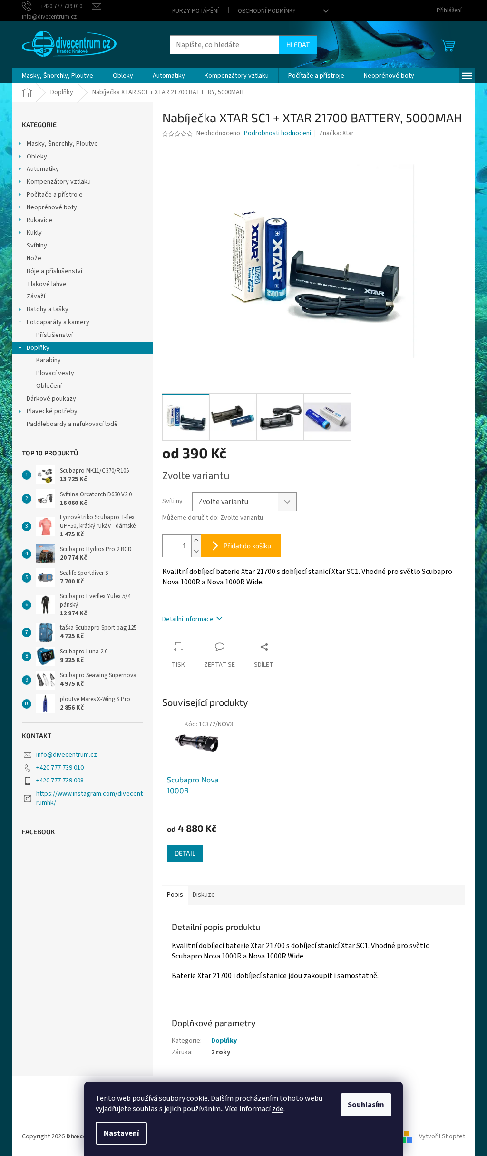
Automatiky (43, 169)
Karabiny (48, 360)
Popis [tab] (175, 894)
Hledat (298, 44)
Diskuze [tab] (204, 894)
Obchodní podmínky (267, 11)
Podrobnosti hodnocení (277, 133)
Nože (34, 258)
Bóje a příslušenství (54, 271)
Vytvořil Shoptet (442, 1136)
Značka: (336, 133)
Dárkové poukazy (51, 399)
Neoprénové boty (52, 207)
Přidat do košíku (247, 546)
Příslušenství (54, 335)
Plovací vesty (55, 373)
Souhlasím (366, 1104)
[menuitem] (57, 75)
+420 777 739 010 (60, 767)
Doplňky (38, 348)
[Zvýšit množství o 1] (196, 540)
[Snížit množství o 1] (196, 551)
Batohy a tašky (47, 309)
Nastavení (121, 1133)
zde (277, 1109)
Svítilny (37, 245)
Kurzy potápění (195, 11)
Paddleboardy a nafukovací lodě (72, 424)
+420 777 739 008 (60, 780)
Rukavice (39, 220)
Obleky (37, 156)
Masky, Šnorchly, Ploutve (62, 143)
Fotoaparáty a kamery (58, 322)
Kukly (34, 232)
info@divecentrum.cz (66, 755)
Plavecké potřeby (52, 411)
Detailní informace (188, 619)
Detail (185, 853)
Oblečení (49, 386)
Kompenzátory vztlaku (59, 182)
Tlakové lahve (47, 284)
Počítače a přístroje (55, 194)
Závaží (36, 296)
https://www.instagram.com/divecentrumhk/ (89, 798)
